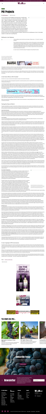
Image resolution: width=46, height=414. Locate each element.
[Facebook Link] (2, 411)
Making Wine (3, 392)
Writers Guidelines (21, 398)
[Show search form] (44, 3)
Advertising (12, 393)
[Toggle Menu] (2, 3)
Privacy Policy (29, 411)
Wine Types (3, 395)
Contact (27, 397)
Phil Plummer (5, 15)
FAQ (27, 396)
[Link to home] (23, 3)
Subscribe (28, 392)
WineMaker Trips (4, 404)
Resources (3, 398)
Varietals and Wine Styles (8, 259)
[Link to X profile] (8, 411)
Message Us (39, 395)
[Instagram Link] (5, 411)
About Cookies (33, 411)
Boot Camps (19, 397)
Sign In (26, 366)
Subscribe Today (23, 364)
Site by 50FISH (38, 411)
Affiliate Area (12, 401)
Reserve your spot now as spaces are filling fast (36, 0)
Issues (19, 392)
